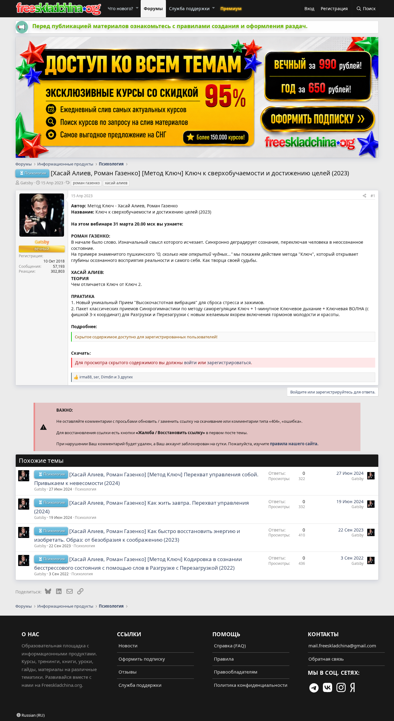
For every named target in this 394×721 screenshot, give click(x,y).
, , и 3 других (106, 377)
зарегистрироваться (229, 362)
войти (190, 362)
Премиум (231, 8)
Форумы (153, 8)
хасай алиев (116, 182)
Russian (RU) (33, 715)
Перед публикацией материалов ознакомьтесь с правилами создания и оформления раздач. (170, 26)
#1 (373, 195)
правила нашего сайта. (294, 443)
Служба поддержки (189, 8)
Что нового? (120, 8)
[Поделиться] (364, 195)
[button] (136, 7)
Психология (85, 489)
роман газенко (86, 182)
